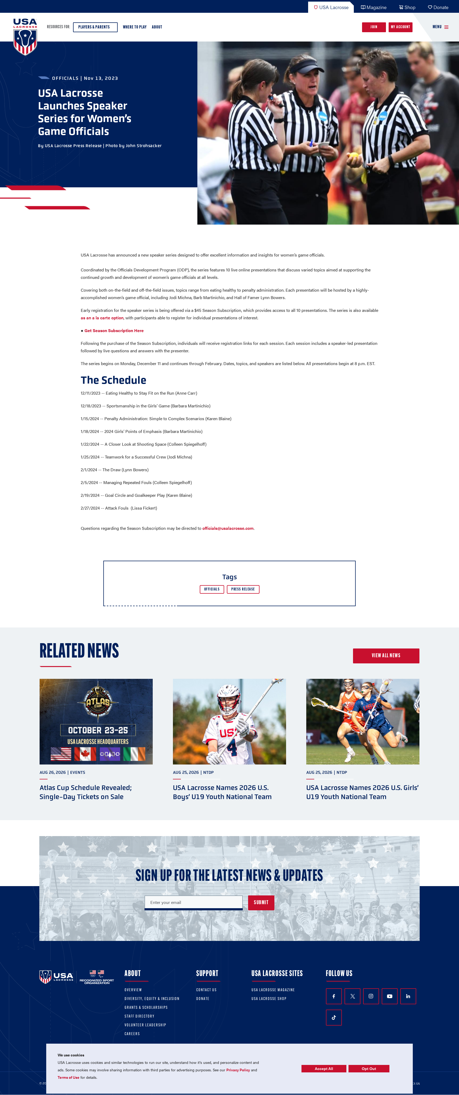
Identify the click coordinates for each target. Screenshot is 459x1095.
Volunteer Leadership (145, 1025)
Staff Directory (140, 1017)
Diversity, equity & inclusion (152, 999)
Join (374, 27)
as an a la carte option (102, 318)
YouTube (390, 996)
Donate (441, 7)
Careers (132, 1034)
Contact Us (206, 990)
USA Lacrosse (333, 7)
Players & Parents (94, 27)
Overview (133, 990)
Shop (410, 7)
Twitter (352, 996)
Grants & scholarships (146, 1008)
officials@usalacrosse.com (228, 528)
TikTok (334, 1018)
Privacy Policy (238, 1069)
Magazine (376, 7)
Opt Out (369, 1069)
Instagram (371, 996)
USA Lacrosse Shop (269, 999)
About (157, 27)
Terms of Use (68, 1077)
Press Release (243, 590)
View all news (386, 656)
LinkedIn (408, 996)
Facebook (334, 996)
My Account (400, 27)
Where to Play (135, 27)
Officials (212, 590)
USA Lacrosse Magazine (273, 990)
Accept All (324, 1069)
